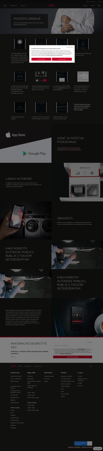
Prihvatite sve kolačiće (62, 59)
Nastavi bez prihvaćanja (70, 46)
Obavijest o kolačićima (50, 55)
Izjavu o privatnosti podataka (58, 55)
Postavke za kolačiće (41, 59)
